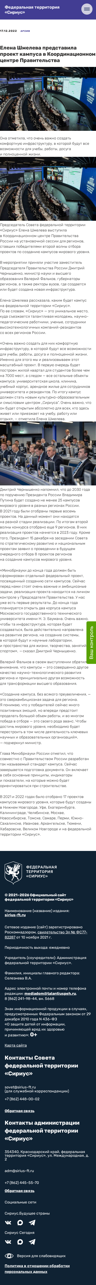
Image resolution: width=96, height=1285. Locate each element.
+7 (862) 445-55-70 (22, 1182)
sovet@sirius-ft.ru (20, 1087)
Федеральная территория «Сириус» (32, 10)
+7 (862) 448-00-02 (22, 1099)
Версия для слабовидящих (41, 1256)
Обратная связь (19, 1111)
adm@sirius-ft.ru (19, 1171)
